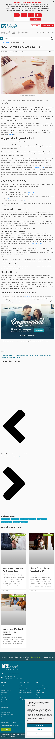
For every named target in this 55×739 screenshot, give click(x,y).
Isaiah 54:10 (9, 198)
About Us (3, 682)
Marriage (7, 42)
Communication (10, 355)
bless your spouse (37, 243)
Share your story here (37, 657)
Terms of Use (24, 734)
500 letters (10, 298)
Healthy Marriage (26, 355)
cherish (11, 134)
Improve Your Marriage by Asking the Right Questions (13, 632)
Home (2, 42)
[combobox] (26, 38)
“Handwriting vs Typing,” (38, 167)
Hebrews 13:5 (27, 200)
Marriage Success (40, 355)
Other (35, 19)
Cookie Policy (4, 736)
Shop (37, 682)
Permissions (12, 736)
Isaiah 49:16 (31, 192)
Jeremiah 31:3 (28, 194)
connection (27, 296)
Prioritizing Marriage (7, 522)
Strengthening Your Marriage (14, 357)
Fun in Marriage (18, 355)
